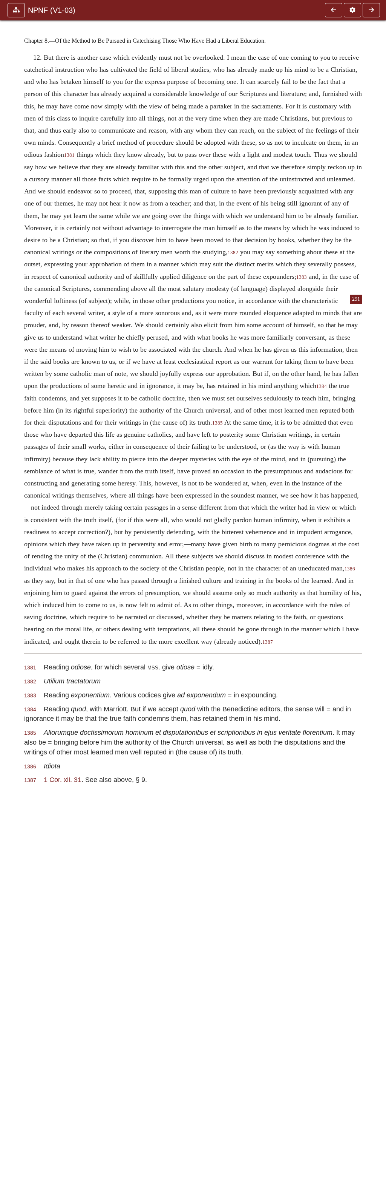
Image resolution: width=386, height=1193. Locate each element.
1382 (233, 252)
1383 (301, 277)
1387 (267, 642)
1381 (69, 155)
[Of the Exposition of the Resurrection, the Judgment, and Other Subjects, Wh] (333, 10)
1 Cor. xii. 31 (62, 779)
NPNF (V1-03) (51, 10)
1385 (217, 423)
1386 (350, 569)
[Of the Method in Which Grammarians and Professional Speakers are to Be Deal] (371, 10)
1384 (321, 386)
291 (356, 299)
